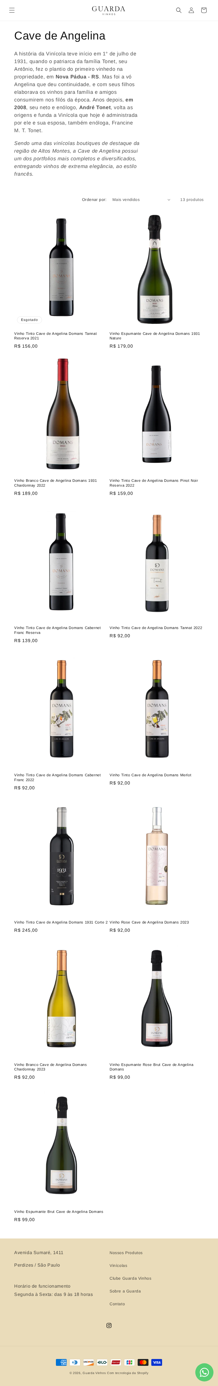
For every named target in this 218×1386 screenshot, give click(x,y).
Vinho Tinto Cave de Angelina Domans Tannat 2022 (156, 628)
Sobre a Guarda (125, 1291)
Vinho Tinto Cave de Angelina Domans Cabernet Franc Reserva (57, 630)
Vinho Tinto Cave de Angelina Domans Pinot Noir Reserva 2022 (154, 482)
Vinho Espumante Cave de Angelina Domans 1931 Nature (155, 336)
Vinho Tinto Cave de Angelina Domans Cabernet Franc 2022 (57, 777)
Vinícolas (118, 1265)
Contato (117, 1304)
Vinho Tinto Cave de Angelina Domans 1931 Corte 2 (61, 922)
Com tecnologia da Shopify (128, 1373)
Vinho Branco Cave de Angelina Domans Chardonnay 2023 (50, 1067)
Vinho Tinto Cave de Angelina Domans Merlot (150, 775)
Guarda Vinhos (94, 1373)
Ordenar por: (94, 199)
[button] (12, 10)
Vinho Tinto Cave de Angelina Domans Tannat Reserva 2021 (55, 336)
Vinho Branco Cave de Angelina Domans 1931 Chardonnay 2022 (55, 482)
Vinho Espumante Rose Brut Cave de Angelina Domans (151, 1067)
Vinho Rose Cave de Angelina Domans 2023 (149, 922)
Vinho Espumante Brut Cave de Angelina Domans (58, 1211)
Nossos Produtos (126, 1252)
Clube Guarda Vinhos (130, 1278)
